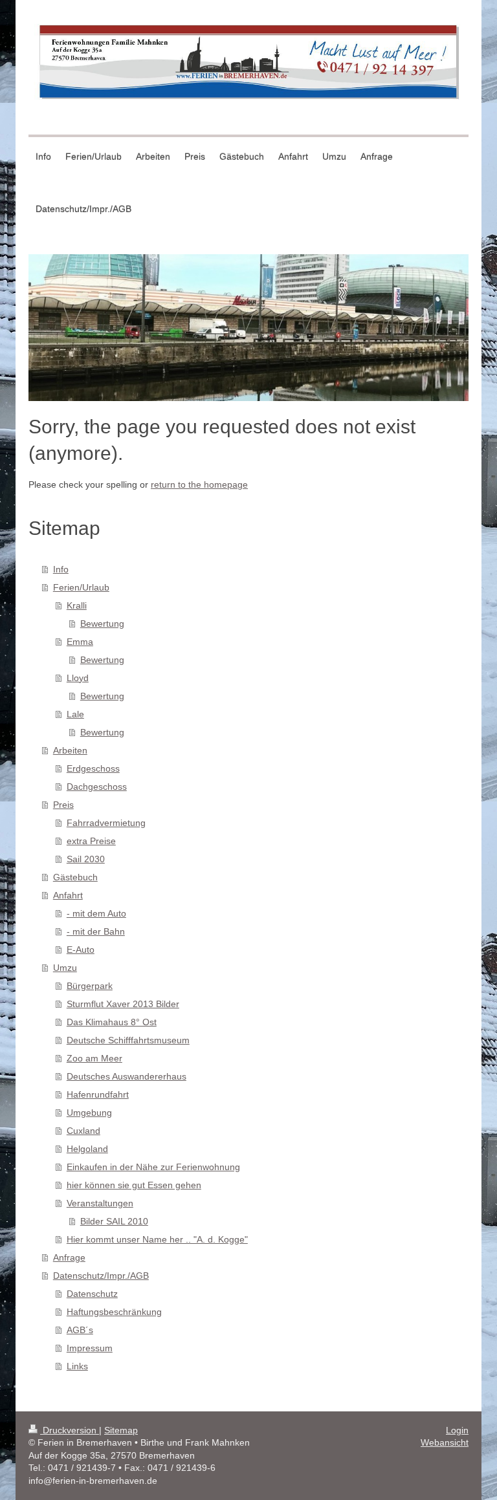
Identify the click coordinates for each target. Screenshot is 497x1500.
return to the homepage (199, 484)
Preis (63, 804)
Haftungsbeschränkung (114, 1312)
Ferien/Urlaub (81, 587)
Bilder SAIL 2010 (114, 1221)
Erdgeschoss (93, 768)
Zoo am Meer (94, 1058)
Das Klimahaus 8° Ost (112, 1022)
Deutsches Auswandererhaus (126, 1076)
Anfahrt (68, 895)
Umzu (65, 967)
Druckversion (69, 1430)
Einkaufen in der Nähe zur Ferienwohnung (153, 1167)
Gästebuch (75, 877)
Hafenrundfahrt (98, 1094)
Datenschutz (92, 1293)
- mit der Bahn (96, 931)
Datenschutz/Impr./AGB (101, 1275)
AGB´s (80, 1330)
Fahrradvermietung (106, 823)
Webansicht (445, 1442)
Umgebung (89, 1112)
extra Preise (91, 841)
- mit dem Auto (96, 913)
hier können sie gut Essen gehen (134, 1185)
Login (457, 1430)
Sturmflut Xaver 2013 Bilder (123, 1004)
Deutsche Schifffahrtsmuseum (128, 1040)
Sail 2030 (86, 859)
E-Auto (80, 949)
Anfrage (69, 1257)
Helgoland (87, 1149)
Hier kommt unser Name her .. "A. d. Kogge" (157, 1239)
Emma (80, 641)
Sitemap (121, 1430)
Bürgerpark (90, 986)
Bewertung (102, 623)
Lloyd (78, 678)
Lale (75, 714)
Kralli (77, 605)
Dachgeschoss (97, 786)
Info (61, 569)
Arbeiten (70, 750)
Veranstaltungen (100, 1203)
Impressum (90, 1348)
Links (77, 1366)
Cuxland (83, 1130)
